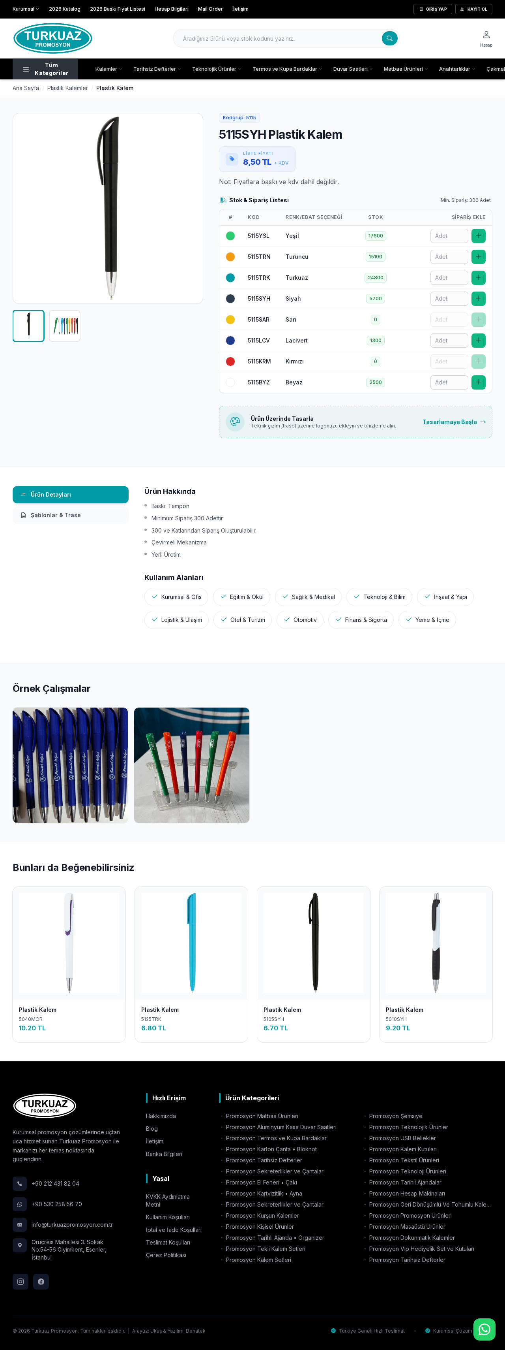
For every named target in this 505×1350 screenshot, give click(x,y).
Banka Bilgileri (164, 1153)
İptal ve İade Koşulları (174, 1229)
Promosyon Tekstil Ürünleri (403, 1160)
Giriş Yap (436, 9)
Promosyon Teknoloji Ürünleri (407, 1171)
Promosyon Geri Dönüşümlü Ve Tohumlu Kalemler (430, 1204)
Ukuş (156, 1331)
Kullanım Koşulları (168, 1217)
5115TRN (259, 256)
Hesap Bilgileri (172, 9)
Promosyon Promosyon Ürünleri (410, 1215)
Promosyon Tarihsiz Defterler (263, 1160)
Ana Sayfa (26, 88)
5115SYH (259, 298)
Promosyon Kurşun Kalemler (261, 1215)
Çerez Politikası (166, 1255)
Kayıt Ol (477, 9)
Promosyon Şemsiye (395, 1116)
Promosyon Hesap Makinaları (406, 1193)
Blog (152, 1128)
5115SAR (258, 319)
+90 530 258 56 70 (57, 1204)
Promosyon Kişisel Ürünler (259, 1226)
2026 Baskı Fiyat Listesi (117, 9)
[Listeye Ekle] (478, 236)
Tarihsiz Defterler (154, 69)
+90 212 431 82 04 (55, 1183)
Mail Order (210, 9)
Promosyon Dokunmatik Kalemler (411, 1237)
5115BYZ (259, 382)
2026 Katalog (64, 9)
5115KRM (259, 361)
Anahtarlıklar (454, 69)
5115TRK (259, 277)
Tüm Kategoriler (51, 69)
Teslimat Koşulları (168, 1242)
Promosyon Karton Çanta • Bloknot (270, 1149)
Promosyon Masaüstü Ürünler (406, 1226)
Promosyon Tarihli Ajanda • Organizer (274, 1237)
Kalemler (106, 69)
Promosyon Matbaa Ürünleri (261, 1116)
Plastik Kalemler (67, 88)
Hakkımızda (161, 1116)
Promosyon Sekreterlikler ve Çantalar (274, 1171)
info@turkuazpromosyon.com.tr (72, 1224)
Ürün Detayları (50, 494)
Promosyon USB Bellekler (402, 1138)
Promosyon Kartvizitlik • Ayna (263, 1193)
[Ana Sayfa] (53, 38)
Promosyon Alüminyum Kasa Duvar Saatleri (280, 1127)
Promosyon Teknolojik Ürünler (408, 1127)
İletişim (240, 9)
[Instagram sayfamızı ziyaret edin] (20, 1282)
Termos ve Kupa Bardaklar (284, 69)
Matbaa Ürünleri (403, 69)
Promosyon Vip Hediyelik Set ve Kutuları (421, 1248)
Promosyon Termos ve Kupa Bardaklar (275, 1138)
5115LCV (259, 340)
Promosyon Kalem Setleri (257, 1259)
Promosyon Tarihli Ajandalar (404, 1182)
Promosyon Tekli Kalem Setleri (264, 1248)
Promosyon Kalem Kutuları (402, 1149)
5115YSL (258, 235)
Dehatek (196, 1331)
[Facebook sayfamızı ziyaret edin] (41, 1282)
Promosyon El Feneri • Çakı (260, 1182)
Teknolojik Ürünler (214, 69)
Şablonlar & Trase (55, 515)
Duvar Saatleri (350, 69)
